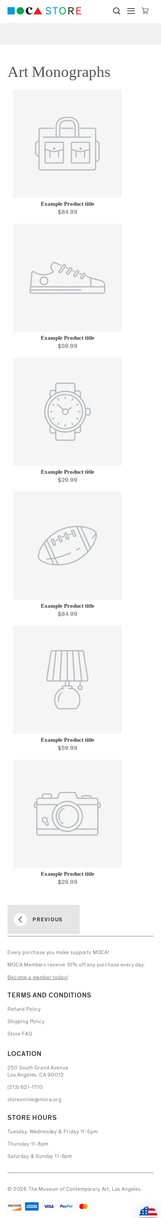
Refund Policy (24, 1009)
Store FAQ (19, 1034)
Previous (48, 919)
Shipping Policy (26, 1021)
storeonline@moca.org (34, 1099)
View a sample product (75, 224)
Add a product (71, 212)
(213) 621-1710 (25, 1087)
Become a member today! (37, 977)
